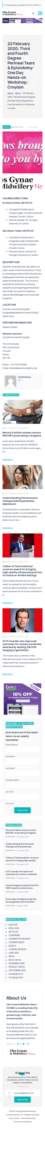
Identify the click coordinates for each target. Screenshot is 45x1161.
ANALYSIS (13, 924)
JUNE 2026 (14, 952)
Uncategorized (16, 977)
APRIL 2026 (14, 928)
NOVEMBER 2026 (17, 963)
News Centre (15, 959)
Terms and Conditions (22, 1121)
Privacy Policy (14, 1118)
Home (10, 93)
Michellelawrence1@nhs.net (23, 368)
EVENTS (6, 127)
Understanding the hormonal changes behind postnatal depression (20, 847)
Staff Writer (19, 127)
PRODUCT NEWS (17, 966)
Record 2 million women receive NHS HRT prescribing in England (21, 831)
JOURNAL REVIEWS (17, 949)
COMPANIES (14, 935)
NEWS (11, 956)
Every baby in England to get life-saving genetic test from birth (21, 900)
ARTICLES (13, 931)
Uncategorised (16, 973)
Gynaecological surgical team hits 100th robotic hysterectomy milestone (22, 888)
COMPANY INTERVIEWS (20, 938)
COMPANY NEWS (16, 942)
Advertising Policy (28, 1118)
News (17, 93)
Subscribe (22, 810)
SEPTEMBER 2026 (17, 970)
